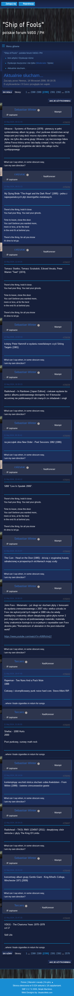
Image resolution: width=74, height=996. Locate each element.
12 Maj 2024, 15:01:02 (13, 870)
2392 (58, 92)
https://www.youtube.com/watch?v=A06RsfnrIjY (28, 636)
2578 (67, 92)
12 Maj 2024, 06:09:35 (13, 823)
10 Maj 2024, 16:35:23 (13, 384)
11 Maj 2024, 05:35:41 (13, 435)
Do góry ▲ (48, 982)
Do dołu (7, 92)
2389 (38, 92)
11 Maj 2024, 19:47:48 (13, 674)
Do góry (7, 953)
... (29, 92)
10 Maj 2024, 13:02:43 (13, 337)
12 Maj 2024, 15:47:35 (13, 918)
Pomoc (24, 982)
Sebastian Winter (25, 109)
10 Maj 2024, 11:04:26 (13, 262)
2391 (52, 92)
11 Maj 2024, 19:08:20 (13, 598)
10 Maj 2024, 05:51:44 (13, 122)
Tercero (19, 661)
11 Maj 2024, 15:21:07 (13, 551)
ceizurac (19, 174)
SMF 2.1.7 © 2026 (29, 989)
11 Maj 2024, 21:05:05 (13, 724)
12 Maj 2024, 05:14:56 (13, 775)
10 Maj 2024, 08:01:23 (13, 186)
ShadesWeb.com (45, 992)
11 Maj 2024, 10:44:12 (13, 479)
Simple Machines (45, 989)
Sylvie (50, 63)
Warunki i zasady (35, 982)
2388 (33, 92)
